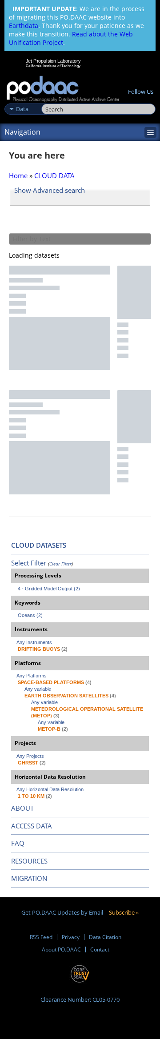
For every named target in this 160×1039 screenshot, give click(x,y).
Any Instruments (34, 642)
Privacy (71, 937)
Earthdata (23, 25)
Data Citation (105, 937)
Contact (99, 949)
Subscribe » (124, 912)
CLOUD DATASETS (38, 545)
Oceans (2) (30, 615)
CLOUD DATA (54, 175)
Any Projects (30, 756)
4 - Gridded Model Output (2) (49, 588)
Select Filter (28, 562)
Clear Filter (60, 564)
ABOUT (22, 808)
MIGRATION (29, 878)
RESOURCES (29, 860)
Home (18, 175)
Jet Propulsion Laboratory (53, 61)
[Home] (63, 90)
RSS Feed (41, 937)
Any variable (37, 689)
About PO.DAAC (61, 949)
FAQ (17, 843)
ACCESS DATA (31, 825)
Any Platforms (31, 675)
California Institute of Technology (53, 66)
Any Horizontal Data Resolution (50, 789)
